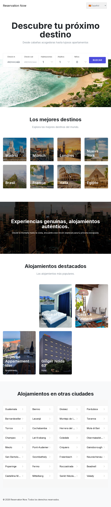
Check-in (11, 57)
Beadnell (91, 466)
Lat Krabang (39, 437)
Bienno (36, 409)
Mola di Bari (93, 428)
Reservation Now (14, 5)
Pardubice (92, 409)
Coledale (64, 437)
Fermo (35, 466)
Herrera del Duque (70, 428)
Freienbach (66, 456)
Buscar (97, 60)
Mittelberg (37, 475)
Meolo (8, 447)
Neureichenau (94, 456)
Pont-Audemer (40, 447)
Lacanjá (36, 418)
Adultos (61, 57)
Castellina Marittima (15, 475)
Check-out (28, 57)
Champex (10, 437)
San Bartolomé (13, 456)
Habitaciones (46, 57)
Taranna (91, 418)
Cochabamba (39, 428)
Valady (90, 475)
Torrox (9, 428)
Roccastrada (66, 466)
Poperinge (10, 466)
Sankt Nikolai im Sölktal (70, 475)
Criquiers (64, 447)
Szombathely (39, 456)
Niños (76, 57)
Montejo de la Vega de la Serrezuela (70, 418)
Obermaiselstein (95, 437)
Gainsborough (94, 447)
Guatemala (11, 409)
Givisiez (64, 409)
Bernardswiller (13, 418)
